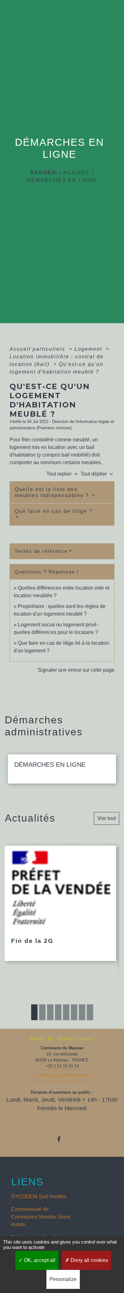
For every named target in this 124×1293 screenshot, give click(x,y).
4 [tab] (58, 1012)
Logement (89, 349)
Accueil (44, 172)
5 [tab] (66, 1012)
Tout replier (62, 474)
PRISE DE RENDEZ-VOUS (62, 1039)
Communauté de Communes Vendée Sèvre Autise (41, 1217)
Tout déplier (97, 474)
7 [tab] (82, 1012)
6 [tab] (74, 1012)
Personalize (63, 1279)
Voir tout (106, 818)
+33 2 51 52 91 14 (62, 1066)
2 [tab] (42, 1012)
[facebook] (62, 1139)
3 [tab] (50, 1012)
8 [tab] (90, 1012)
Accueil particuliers (38, 349)
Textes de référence (41, 551)
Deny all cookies (88, 1260)
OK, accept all (39, 1260)
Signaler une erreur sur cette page (76, 670)
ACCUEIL (76, 172)
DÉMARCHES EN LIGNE (62, 180)
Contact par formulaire (62, 1075)
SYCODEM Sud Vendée (38, 1196)
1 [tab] (34, 1012)
